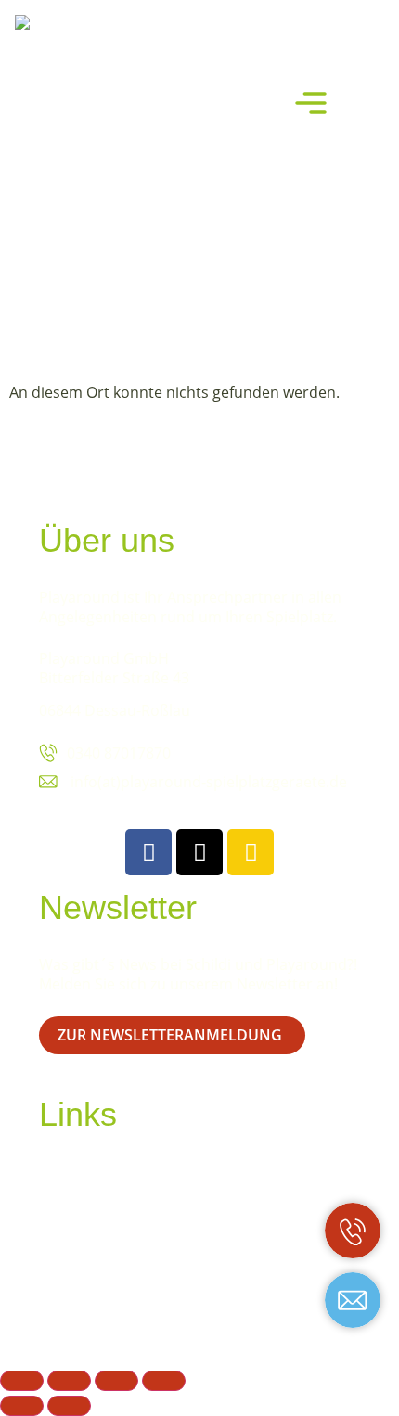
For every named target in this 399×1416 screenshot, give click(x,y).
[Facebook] (148, 852)
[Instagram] (250, 852)
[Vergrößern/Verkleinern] (22, 1381)
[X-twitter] (199, 852)
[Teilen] (116, 1381)
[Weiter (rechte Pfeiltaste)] (69, 1406)
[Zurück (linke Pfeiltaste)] (22, 1406)
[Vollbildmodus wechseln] (69, 1381)
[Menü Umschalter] (310, 102)
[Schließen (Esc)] (164, 1381)
